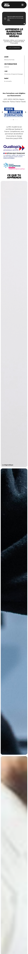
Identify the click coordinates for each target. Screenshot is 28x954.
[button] (2, 112)
